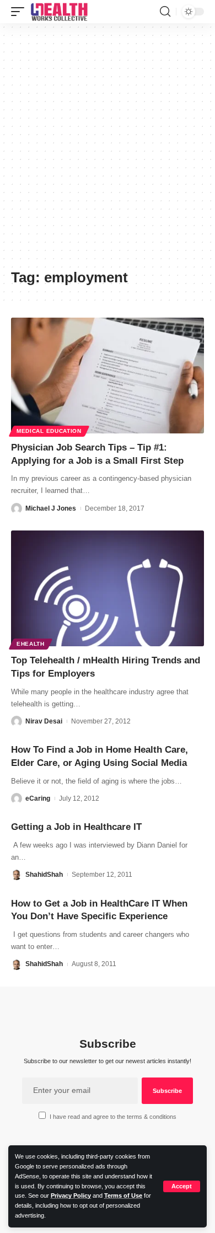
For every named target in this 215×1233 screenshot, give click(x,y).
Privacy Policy (71, 1195)
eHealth (31, 644)
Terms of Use (123, 1195)
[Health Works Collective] (59, 11)
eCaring (37, 798)
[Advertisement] (107, 150)
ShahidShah (44, 874)
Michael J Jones (50, 508)
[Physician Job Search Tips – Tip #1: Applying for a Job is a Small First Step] (107, 375)
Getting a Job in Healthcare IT (76, 827)
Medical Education (49, 431)
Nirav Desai (43, 721)
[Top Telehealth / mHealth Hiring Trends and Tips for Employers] (107, 588)
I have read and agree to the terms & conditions (113, 1116)
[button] (181, 1186)
